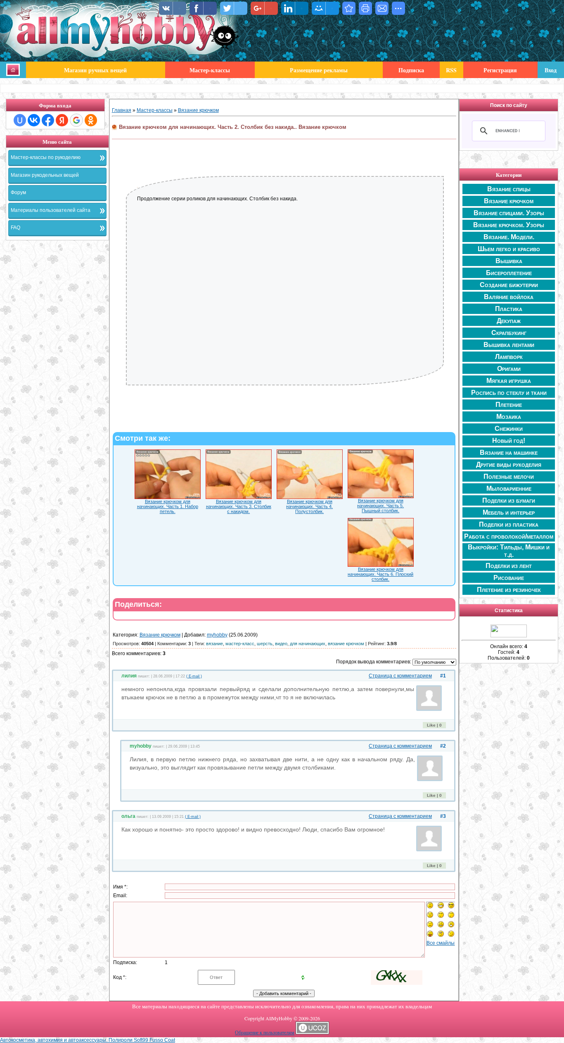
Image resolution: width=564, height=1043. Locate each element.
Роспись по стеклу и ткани (509, 392)
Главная (121, 110)
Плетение (508, 404)
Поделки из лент (509, 565)
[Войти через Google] (76, 120)
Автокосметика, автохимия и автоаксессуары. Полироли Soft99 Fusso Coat (87, 1040)
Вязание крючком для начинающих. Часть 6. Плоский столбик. (380, 574)
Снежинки (509, 428)
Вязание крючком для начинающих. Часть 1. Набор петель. (167, 506)
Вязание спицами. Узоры (509, 212)
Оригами (509, 368)
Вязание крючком (198, 110)
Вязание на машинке (509, 452)
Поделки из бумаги (508, 500)
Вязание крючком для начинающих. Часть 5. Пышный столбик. (380, 505)
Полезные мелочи (508, 476)
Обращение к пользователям (264, 1032)
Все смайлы (441, 943)
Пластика (508, 308)
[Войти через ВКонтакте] (34, 120)
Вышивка (508, 260)
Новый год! (508, 440)
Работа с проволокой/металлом (508, 536)
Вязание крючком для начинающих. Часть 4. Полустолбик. (309, 506)
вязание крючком (346, 643)
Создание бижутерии (509, 284)
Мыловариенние (508, 488)
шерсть (265, 643)
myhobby (217, 635)
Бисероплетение (509, 272)
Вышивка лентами (508, 344)
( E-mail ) (194, 676)
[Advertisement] (57, 370)
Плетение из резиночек (509, 589)
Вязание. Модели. (508, 236)
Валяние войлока (508, 296)
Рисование (508, 577)
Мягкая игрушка (508, 380)
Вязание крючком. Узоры (508, 224)
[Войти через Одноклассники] (91, 120)
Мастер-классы (155, 110)
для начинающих (307, 643)
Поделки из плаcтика (508, 524)
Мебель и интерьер (509, 512)
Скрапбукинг (508, 332)
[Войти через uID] (20, 120)
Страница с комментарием (400, 676)
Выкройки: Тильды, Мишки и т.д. (509, 551)
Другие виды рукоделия (508, 464)
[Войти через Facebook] (48, 120)
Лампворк (509, 356)
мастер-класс (239, 643)
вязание (214, 643)
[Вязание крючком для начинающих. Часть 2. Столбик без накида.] (348, 8)
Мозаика (508, 416)
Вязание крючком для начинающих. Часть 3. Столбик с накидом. (238, 506)
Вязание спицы (509, 188)
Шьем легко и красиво (509, 248)
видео (281, 643)
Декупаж (509, 320)
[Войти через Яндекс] (62, 120)
